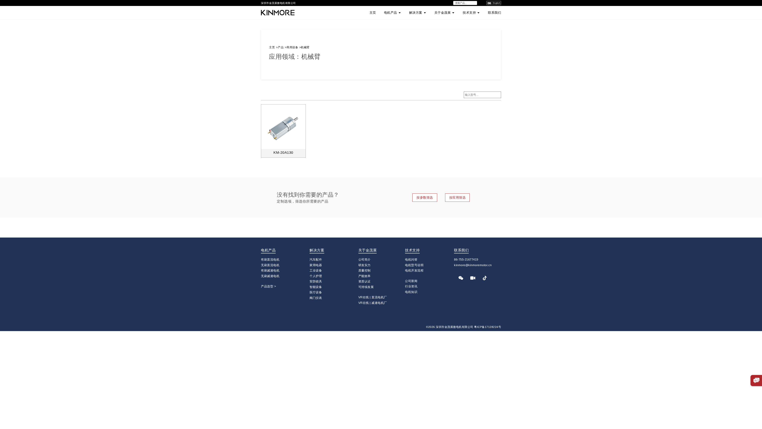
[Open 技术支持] (478, 12)
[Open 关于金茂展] (453, 12)
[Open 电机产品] (399, 12)
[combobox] (465, 3)
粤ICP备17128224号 (487, 327)
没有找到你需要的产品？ (308, 195)
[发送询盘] (756, 381)
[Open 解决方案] (424, 12)
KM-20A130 (283, 153)
